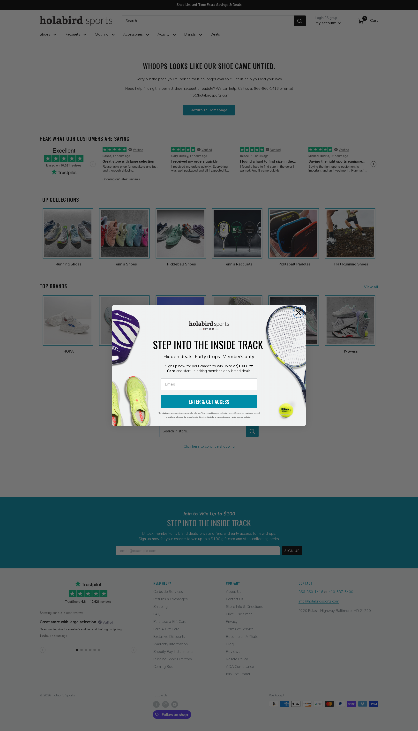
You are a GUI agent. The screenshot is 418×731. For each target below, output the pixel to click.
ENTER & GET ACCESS (209, 401)
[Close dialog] (298, 312)
